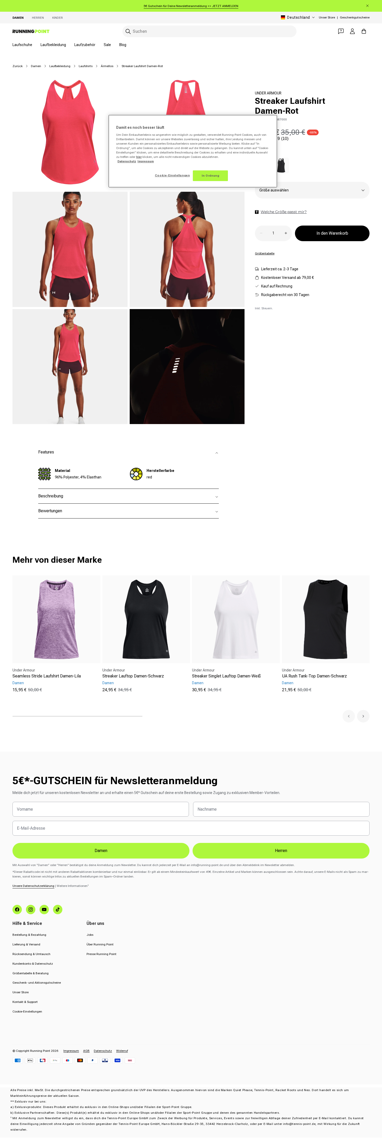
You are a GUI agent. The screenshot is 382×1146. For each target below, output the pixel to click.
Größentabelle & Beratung (30, 973)
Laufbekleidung (53, 45)
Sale (107, 45)
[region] (192, 151)
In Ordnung (210, 175)
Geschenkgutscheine (355, 17)
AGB (86, 1051)
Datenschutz (103, 1051)
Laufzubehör (84, 45)
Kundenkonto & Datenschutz (32, 963)
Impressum (71, 1051)
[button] (349, 716)
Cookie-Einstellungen (27, 1011)
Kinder (57, 18)
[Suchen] (128, 31)
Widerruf (122, 1051)
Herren (38, 18)
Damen (18, 18)
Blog (122, 45)
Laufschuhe (22, 45)
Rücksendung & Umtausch (31, 954)
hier (139, 157)
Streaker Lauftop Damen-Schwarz (133, 676)
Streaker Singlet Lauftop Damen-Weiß (226, 676)
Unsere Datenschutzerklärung (33, 886)
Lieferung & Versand (26, 944)
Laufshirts (86, 66)
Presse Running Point (101, 954)
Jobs (90, 935)
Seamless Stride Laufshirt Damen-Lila (46, 676)
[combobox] (209, 31)
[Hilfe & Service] (341, 31)
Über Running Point (100, 944)
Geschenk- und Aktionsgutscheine (36, 982)
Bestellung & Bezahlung (29, 935)
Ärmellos (107, 66)
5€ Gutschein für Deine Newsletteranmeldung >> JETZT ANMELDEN (191, 6)
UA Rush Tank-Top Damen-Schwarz (314, 676)
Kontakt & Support (25, 1002)
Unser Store (327, 17)
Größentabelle (264, 253)
